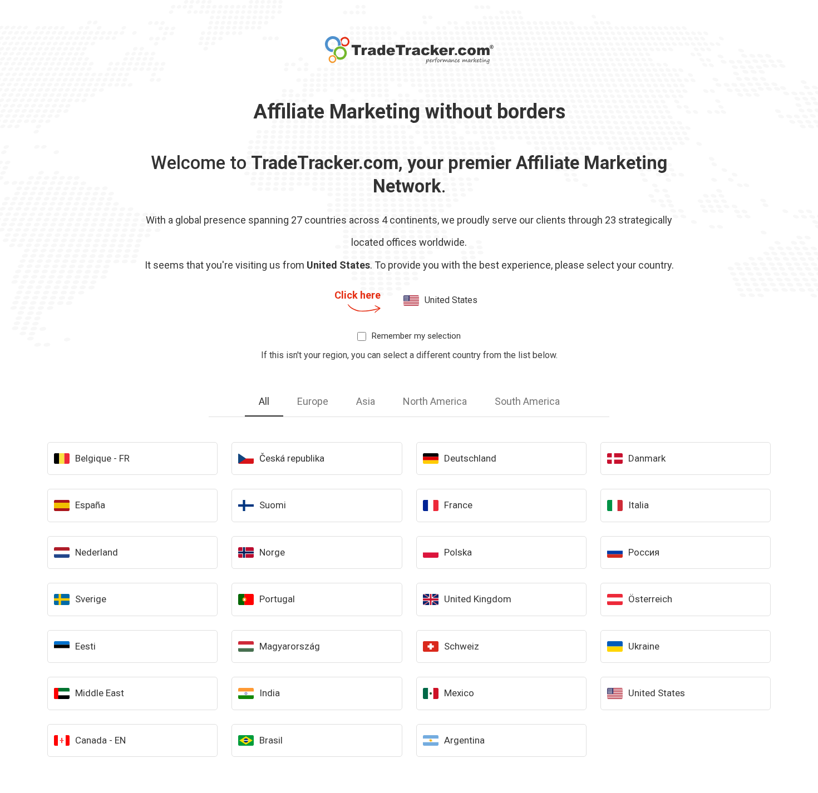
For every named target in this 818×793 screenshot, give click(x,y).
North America (435, 401)
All (264, 401)
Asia (365, 401)
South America (527, 401)
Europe (312, 401)
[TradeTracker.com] (409, 50)
